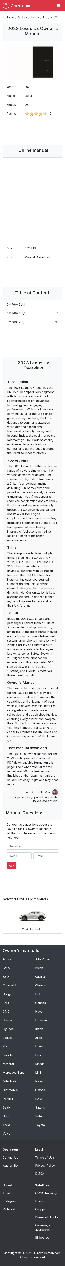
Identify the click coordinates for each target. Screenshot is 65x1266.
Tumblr (8, 1193)
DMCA (39, 1173)
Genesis (40, 1003)
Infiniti (39, 1029)
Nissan (39, 1081)
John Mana (45, 792)
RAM (38, 1099)
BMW (6, 968)
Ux (45, 17)
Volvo (6, 1133)
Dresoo (40, 1201)
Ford (6, 1003)
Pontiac (8, 1099)
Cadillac (40, 976)
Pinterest (9, 1209)
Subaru (40, 1116)
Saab (6, 1107)
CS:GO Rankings (46, 1193)
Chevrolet (9, 985)
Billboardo (42, 1237)
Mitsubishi (9, 1081)
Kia (5, 1046)
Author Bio (10, 1165)
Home (10, 17)
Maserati (8, 1064)
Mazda (39, 1064)
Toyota (40, 1125)
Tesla (6, 1125)
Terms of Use (44, 1157)
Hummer (41, 1020)
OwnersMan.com (48, 1253)
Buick (39, 968)
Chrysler (41, 985)
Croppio (40, 1209)
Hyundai (8, 1029)
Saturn (40, 1107)
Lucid (38, 1055)
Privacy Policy (45, 1165)
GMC (6, 1011)
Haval (39, 1011)
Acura (7, 959)
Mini (38, 1072)
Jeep (38, 1038)
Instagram (9, 1201)
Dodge (7, 994)
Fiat (37, 994)
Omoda (40, 1090)
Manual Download (37, 257)
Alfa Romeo (43, 959)
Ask (11, 865)
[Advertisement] (34, 132)
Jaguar (7, 1038)
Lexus (35, 17)
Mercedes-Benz (14, 1072)
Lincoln (8, 1055)
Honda (7, 1020)
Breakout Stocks (46, 1217)
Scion (6, 1116)
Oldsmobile (10, 1090)
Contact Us (10, 1157)
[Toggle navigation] (58, 5)
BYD (6, 976)
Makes (22, 17)
